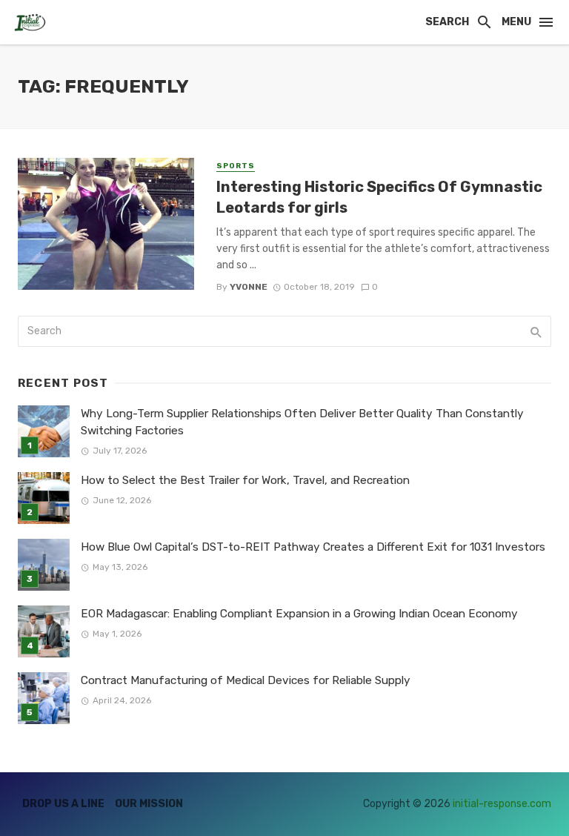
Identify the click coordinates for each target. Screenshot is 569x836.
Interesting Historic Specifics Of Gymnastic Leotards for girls (379, 197)
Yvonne (248, 287)
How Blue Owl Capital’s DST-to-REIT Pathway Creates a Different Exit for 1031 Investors (313, 547)
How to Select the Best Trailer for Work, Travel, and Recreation (245, 480)
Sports (235, 166)
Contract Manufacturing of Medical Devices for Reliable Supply (245, 680)
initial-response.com (502, 803)
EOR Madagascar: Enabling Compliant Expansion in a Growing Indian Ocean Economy (299, 613)
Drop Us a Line (63, 803)
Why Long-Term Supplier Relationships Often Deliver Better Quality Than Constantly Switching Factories (302, 422)
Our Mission (149, 803)
